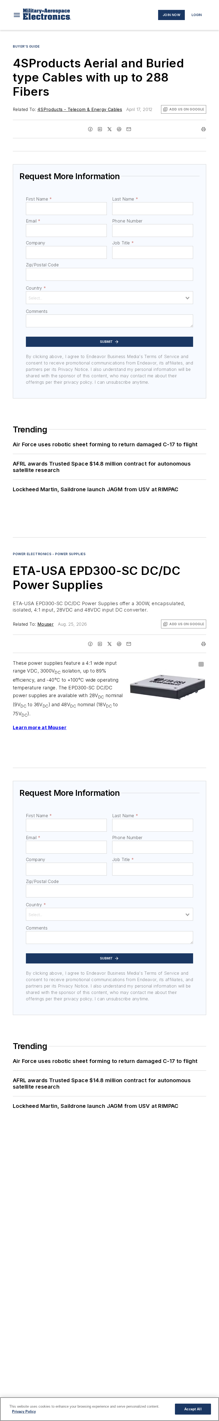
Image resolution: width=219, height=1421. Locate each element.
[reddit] (119, 129)
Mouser (45, 624)
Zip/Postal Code (42, 264)
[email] (128, 129)
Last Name (125, 199)
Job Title (123, 242)
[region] (109, 1409)
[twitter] (109, 129)
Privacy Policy (24, 1412)
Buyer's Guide (26, 46)
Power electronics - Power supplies (49, 554)
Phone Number (127, 221)
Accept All (192, 1409)
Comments (37, 311)
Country (36, 288)
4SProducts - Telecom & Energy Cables (79, 109)
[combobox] (109, 297)
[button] (17, 15)
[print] (203, 129)
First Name (39, 199)
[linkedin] (100, 129)
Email (33, 221)
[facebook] (90, 129)
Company (35, 242)
